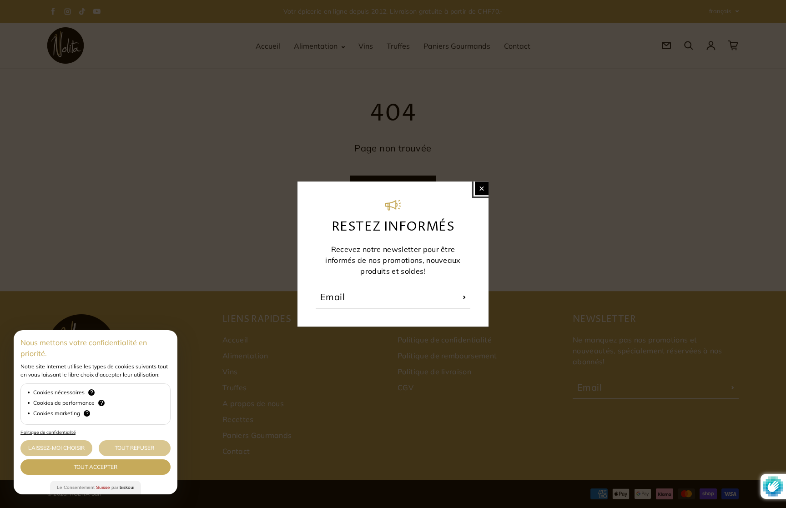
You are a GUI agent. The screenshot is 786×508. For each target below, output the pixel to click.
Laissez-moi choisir (56, 447)
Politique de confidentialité (48, 432)
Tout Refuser (134, 447)
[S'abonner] (464, 297)
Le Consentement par (95, 487)
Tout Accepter (95, 466)
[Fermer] (482, 188)
